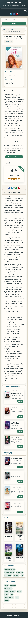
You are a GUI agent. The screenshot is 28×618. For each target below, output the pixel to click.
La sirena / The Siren (16, 487)
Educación (13, 585)
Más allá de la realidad (16, 458)
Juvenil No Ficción (8, 597)
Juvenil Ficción (8, 588)
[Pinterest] (17, 14)
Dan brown (16, 575)
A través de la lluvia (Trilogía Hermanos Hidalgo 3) (16, 392)
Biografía (6, 600)
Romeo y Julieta (15, 473)
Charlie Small (19, 572)
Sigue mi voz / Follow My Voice (15, 422)
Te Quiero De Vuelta (16, 503)
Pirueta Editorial (14, 3)
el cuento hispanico (9, 572)
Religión (19, 591)
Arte (12, 594)
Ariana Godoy (8, 41)
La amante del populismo (8, 535)
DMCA (20, 615)
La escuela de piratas (9, 569)
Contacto (15, 615)
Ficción (6, 585)
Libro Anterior (8, 606)
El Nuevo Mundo (15, 437)
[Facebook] (14, 14)
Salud (17, 597)
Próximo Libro (19, 606)
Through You (14, 407)
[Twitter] (11, 14)
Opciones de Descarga (14, 156)
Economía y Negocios (9, 591)
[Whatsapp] (15, 188)
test (22, 575)
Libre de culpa (19, 557)
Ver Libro (20, 401)
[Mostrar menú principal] (25, 10)
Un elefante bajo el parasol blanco (19, 537)
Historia (6, 594)
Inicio (4, 29)
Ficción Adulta (11, 29)
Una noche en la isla (8, 558)
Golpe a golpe (7, 575)
